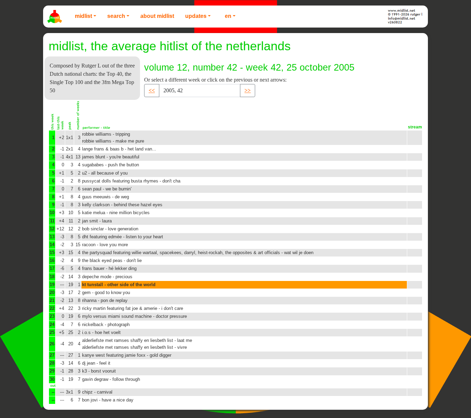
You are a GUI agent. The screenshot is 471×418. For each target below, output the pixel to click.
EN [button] (228, 16)
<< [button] (152, 90)
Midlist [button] (83, 16)
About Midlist (157, 16)
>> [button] (247, 90)
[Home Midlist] (55, 16)
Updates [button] (196, 16)
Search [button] (116, 16)
